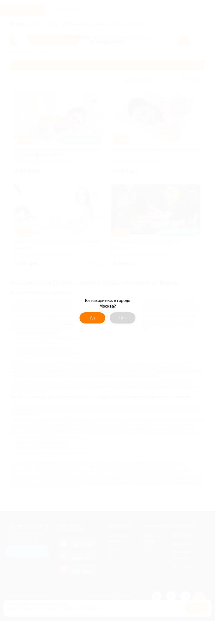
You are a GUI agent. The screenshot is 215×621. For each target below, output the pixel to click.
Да (92, 318)
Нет (122, 318)
